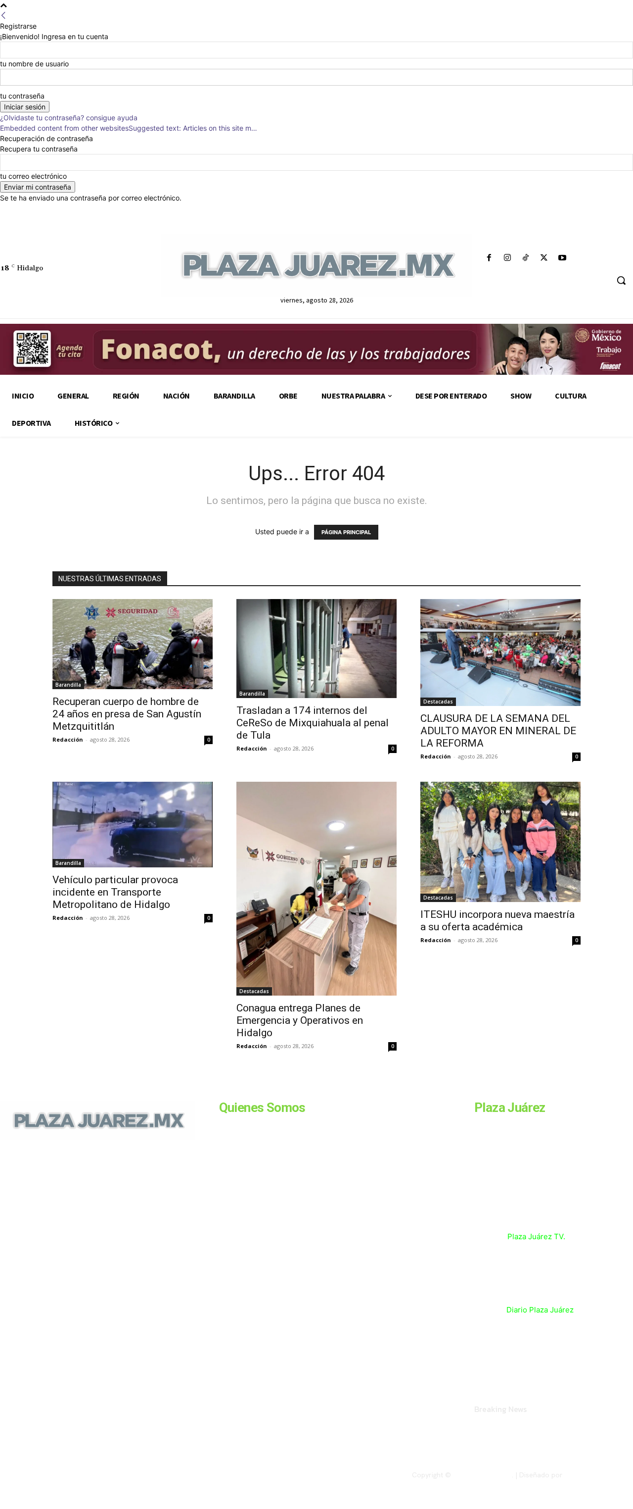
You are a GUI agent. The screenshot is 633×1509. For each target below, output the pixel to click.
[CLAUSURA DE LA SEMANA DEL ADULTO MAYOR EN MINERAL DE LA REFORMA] (500, 652)
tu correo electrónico (33, 176)
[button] (621, 280)
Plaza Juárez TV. (536, 1236)
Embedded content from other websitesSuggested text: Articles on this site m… (128, 128)
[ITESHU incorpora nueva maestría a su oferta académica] (500, 842)
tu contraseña (22, 96)
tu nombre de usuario (34, 63)
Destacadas (438, 701)
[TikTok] (525, 258)
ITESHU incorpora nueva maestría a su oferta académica (497, 920)
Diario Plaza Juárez (540, 1309)
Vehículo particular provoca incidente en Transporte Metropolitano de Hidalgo (115, 892)
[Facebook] (489, 258)
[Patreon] (53, 1208)
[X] (544, 258)
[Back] (3, 15)
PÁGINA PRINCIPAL (346, 532)
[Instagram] (507, 258)
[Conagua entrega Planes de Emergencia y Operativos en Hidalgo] (316, 889)
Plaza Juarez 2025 (482, 1474)
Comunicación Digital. (599, 1474)
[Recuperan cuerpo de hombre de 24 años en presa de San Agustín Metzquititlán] (132, 644)
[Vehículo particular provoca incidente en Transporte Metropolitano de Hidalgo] (132, 824)
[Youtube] (562, 258)
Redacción (67, 739)
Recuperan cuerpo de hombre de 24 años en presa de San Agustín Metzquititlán (126, 714)
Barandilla (68, 684)
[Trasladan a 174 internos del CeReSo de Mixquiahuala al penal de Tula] (316, 648)
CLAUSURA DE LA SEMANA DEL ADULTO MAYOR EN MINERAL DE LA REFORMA (498, 730)
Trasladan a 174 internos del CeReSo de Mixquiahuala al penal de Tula (312, 722)
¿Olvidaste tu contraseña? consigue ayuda (68, 117)
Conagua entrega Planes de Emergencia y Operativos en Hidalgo (299, 1020)
